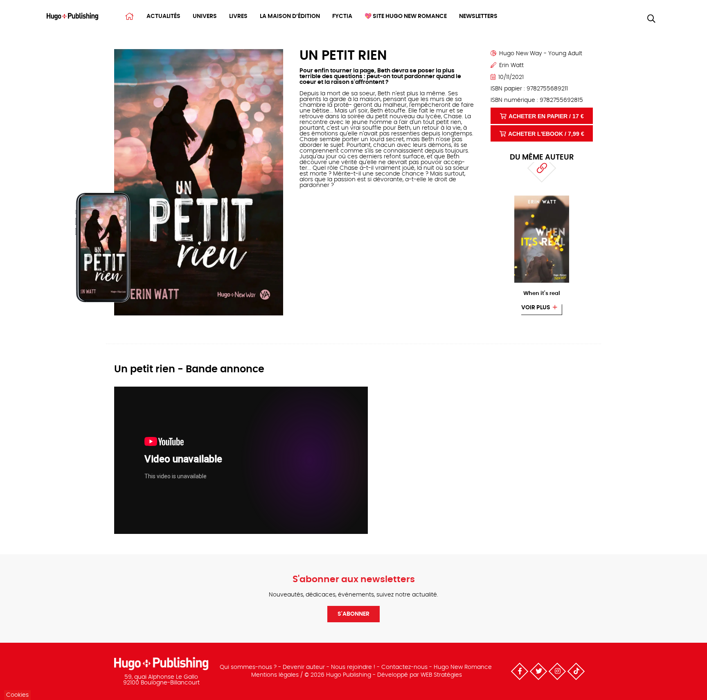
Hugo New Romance (463, 667)
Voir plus (535, 308)
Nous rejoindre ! (353, 667)
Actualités (163, 16)
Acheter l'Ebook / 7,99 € (546, 134)
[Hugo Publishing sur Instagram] (557, 671)
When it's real (541, 293)
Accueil (129, 16)
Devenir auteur (304, 667)
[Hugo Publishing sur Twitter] (538, 671)
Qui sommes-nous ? (248, 667)
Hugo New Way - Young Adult (540, 53)
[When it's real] (542, 198)
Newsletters (478, 16)
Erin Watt (511, 65)
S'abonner (353, 614)
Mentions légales (275, 675)
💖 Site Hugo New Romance (406, 16)
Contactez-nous (404, 667)
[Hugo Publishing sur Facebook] (519, 671)
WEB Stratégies (441, 675)
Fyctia (342, 16)
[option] (542, 255)
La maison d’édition (290, 16)
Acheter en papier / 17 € (546, 116)
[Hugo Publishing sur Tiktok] (576, 671)
